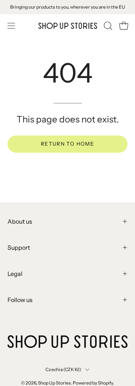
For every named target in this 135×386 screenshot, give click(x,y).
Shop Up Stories (54, 383)
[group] (67, 7)
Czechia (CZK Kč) (63, 369)
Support (19, 247)
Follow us (20, 299)
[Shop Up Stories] (67, 26)
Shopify (105, 383)
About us (20, 221)
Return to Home (67, 144)
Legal (15, 273)
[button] (107, 26)
